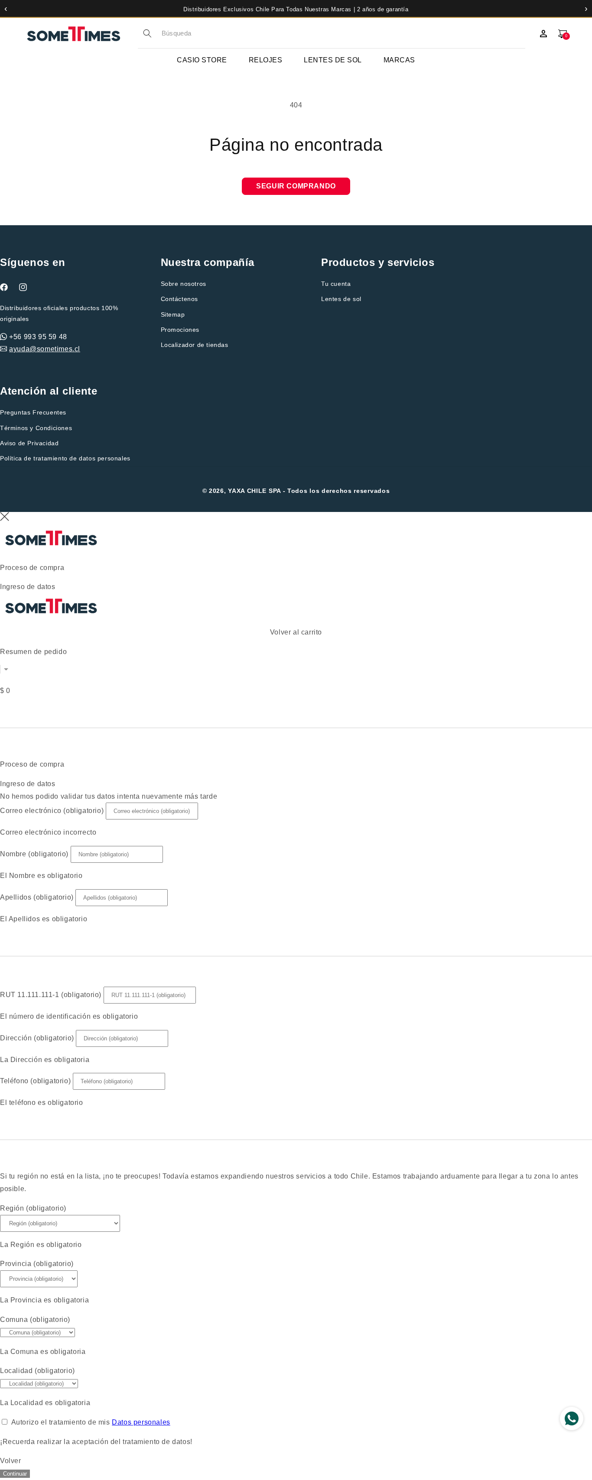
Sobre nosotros (183, 283)
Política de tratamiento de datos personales (65, 458)
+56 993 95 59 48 (38, 336)
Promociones (180, 329)
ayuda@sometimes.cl (44, 349)
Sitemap (173, 314)
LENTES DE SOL (333, 60)
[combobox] (343, 34)
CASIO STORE (202, 60)
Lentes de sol (341, 298)
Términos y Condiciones (36, 427)
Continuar (15, 1473)
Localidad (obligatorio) (37, 1370)
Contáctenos (179, 298)
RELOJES (266, 60)
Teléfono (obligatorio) (35, 1081)
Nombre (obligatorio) (34, 854)
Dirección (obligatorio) (37, 1038)
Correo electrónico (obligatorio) (52, 810)
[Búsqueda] (147, 33)
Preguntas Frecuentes (33, 412)
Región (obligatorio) (33, 1208)
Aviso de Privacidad (29, 443)
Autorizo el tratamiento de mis (90, 1422)
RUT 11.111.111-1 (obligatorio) (50, 994)
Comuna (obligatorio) (35, 1319)
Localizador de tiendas (194, 344)
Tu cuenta (336, 283)
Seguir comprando (296, 186)
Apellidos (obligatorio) (37, 897)
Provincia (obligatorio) (37, 1263)
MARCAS (399, 60)
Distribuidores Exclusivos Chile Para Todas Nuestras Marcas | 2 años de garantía (295, 9)
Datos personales (141, 1422)
